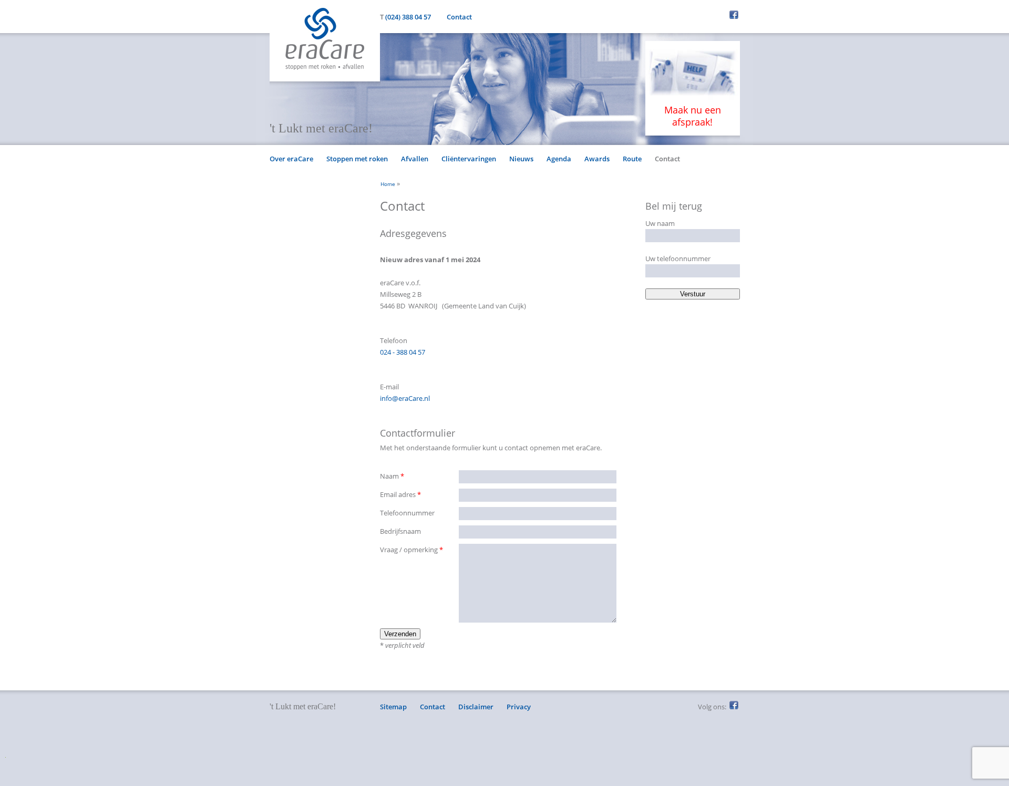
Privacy (519, 706)
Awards (597, 158)
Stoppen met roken (357, 158)
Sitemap (393, 706)
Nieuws (521, 158)
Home (387, 184)
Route (632, 158)
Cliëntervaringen (468, 158)
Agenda (559, 158)
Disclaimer (475, 706)
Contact (459, 17)
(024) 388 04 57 (408, 17)
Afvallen (414, 158)
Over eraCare (291, 158)
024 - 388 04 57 (402, 352)
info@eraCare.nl (405, 398)
